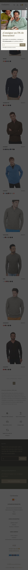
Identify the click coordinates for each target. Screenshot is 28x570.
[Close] (26, 8)
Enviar (22, 44)
